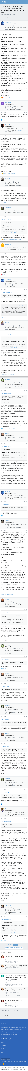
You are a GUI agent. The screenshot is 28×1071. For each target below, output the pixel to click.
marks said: (5, 659)
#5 (26, 217)
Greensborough (13, 249)
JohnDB (7, 178)
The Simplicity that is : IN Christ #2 (16, 966)
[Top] (2, 1064)
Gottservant (8, 244)
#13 (26, 609)
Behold (6, 957)
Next (15, 944)
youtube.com (19, 130)
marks (7, 433)
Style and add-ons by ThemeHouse (16, 1069)
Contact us (3, 1045)
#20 (26, 916)
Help (25, 1061)
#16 (26, 716)
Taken (7, 322)
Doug (6, 980)
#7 (26, 289)
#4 (26, 188)
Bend (12, 130)
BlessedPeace (9, 125)
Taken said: (5, 504)
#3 (26, 136)
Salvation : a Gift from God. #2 (14, 1000)
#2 (26, 112)
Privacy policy (19, 1061)
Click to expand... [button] (14, 232)
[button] (2, 2)
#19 (26, 818)
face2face (8, 207)
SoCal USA (13, 439)
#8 (26, 332)
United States (14, 327)
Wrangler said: (5, 612)
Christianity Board (5, 1059)
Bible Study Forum (11, 980)
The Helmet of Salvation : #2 (14, 956)
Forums (2, 1042)
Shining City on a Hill (18, 384)
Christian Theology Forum (14, 967)
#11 (26, 501)
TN (12, 183)
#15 (26, 683)
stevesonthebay (9, 984)
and (8, 97)
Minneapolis (16, 27)
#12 (26, 530)
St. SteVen (4, 14)
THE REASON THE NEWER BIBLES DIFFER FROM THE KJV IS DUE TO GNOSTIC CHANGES (16, 977)
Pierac (7, 520)
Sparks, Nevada (17, 910)
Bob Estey (8, 905)
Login (2, 1052)
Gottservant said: (6, 292)
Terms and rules (11, 1061)
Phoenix (11, 526)
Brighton (16, 108)
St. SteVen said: (6, 219)
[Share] (25, 32)
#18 (26, 789)
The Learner (8, 102)
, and (9, 173)
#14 (26, 656)
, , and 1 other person (11, 120)
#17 (26, 743)
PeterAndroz (8, 995)
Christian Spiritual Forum (14, 957)
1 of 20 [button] (10, 944)
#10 (26, 443)
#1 (26, 32)
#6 (26, 254)
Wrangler (7, 379)
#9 (26, 390)
